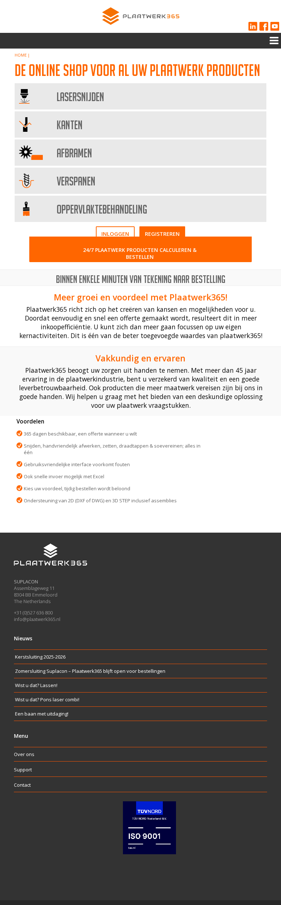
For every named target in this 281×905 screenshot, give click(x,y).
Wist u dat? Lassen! (36, 685)
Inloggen (115, 233)
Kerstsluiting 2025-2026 (40, 656)
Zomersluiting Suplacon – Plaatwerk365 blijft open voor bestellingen (90, 671)
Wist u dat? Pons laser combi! (47, 699)
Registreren (162, 233)
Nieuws (23, 638)
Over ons (24, 754)
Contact (22, 785)
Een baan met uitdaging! (41, 713)
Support (23, 769)
